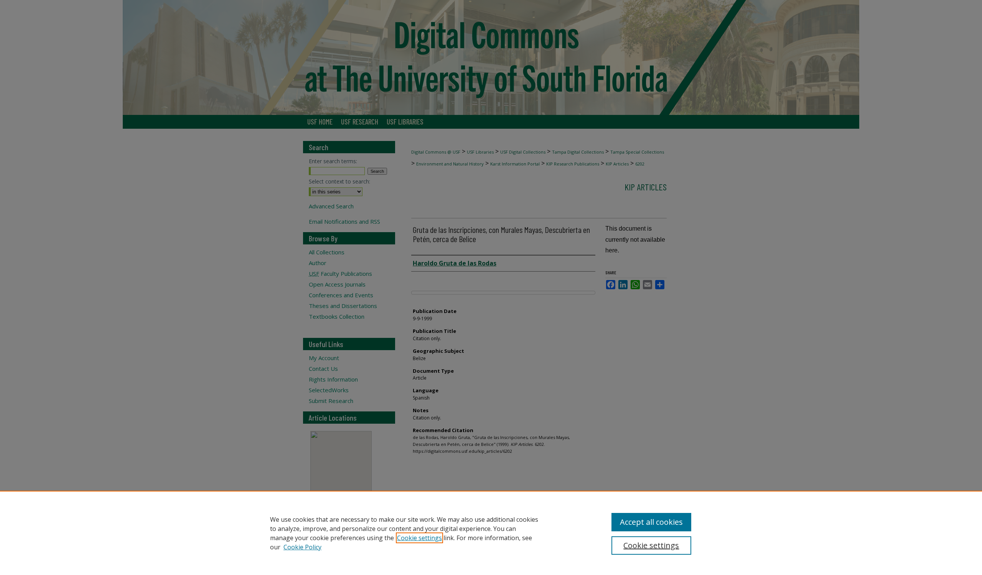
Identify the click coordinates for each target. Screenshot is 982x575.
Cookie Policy (302, 547)
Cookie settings (419, 538)
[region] (491, 533)
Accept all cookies (651, 522)
